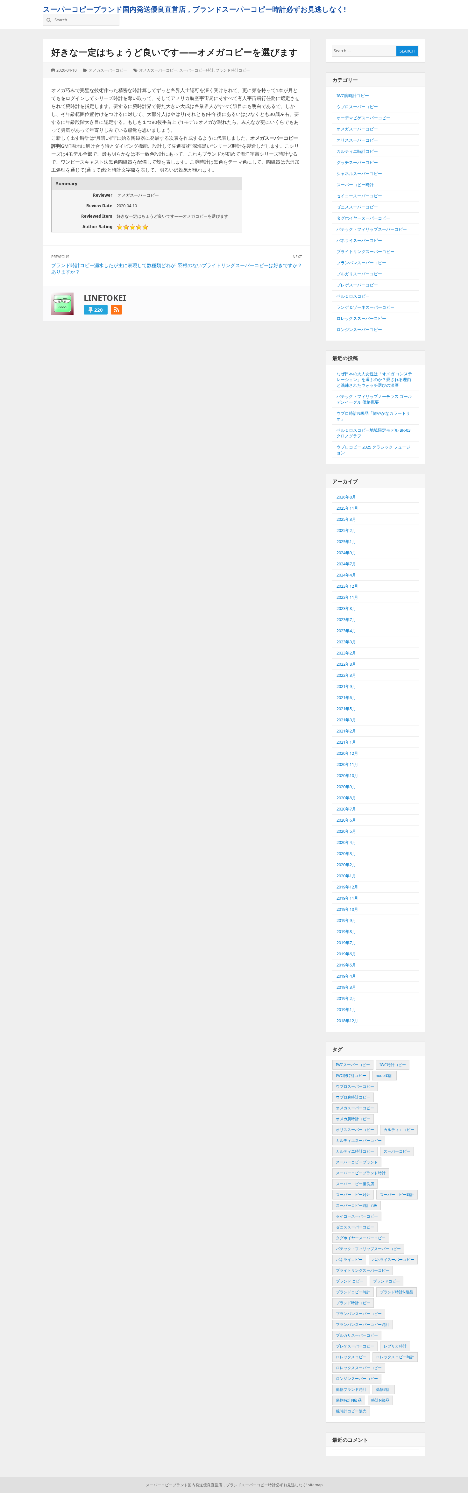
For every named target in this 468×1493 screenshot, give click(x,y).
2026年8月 (346, 497)
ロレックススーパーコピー (361, 318)
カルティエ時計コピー (357, 151)
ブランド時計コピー (233, 70)
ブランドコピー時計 (353, 1292)
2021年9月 (346, 686)
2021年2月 (346, 731)
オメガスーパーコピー (108, 70)
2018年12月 (347, 1020)
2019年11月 (347, 898)
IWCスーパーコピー (353, 1064)
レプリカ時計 (395, 1346)
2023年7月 (346, 619)
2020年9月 (346, 786)
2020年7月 (346, 809)
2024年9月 (346, 552)
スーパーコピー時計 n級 (356, 1205)
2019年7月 (346, 942)
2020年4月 (346, 842)
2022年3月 (346, 675)
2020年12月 (347, 753)
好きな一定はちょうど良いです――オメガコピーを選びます (174, 52)
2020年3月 (346, 853)
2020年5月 (346, 831)
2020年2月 (346, 864)
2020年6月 (346, 820)
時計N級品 (380, 1400)
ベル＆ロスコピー (353, 296)
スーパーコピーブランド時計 (361, 1173)
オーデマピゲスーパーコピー (363, 118)
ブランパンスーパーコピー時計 (362, 1324)
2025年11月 (347, 508)
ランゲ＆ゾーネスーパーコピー (365, 307)
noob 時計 (384, 1075)
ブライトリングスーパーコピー (365, 251)
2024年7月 (346, 564)
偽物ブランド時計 (351, 1389)
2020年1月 (346, 876)
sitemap (315, 1485)
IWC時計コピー (392, 1064)
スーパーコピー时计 (353, 1194)
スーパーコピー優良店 (355, 1183)
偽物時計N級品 (349, 1400)
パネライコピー (349, 1259)
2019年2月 (346, 998)
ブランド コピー (350, 1281)
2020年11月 (347, 764)
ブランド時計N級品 (396, 1292)
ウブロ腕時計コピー (353, 1097)
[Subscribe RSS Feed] (116, 310)
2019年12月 (347, 887)
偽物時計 (383, 1389)
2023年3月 (346, 642)
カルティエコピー (399, 1129)
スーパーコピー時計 (196, 70)
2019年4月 (346, 976)
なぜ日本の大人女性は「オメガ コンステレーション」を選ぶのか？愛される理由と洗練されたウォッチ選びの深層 (374, 379)
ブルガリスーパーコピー (359, 274)
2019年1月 (346, 1009)
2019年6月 (346, 954)
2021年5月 (346, 708)
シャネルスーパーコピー (359, 173)
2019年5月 (346, 965)
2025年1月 (346, 541)
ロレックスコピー (351, 1357)
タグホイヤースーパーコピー (363, 218)
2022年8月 (346, 664)
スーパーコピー (397, 1151)
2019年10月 (347, 909)
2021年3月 (346, 720)
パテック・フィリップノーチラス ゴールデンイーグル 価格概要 (374, 399)
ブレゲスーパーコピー (357, 285)
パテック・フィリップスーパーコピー (372, 229)
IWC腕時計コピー (353, 95)
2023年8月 (346, 608)
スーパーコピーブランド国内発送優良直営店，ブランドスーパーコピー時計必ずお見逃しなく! (194, 9)
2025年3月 (346, 519)
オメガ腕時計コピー (353, 1119)
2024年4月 (346, 575)
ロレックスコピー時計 (395, 1357)
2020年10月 (347, 775)
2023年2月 (346, 653)
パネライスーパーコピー (359, 240)
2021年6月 (346, 697)
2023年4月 (346, 630)
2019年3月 (346, 987)
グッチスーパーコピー (357, 162)
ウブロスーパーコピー (357, 107)
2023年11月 (347, 597)
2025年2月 (346, 530)
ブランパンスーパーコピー (361, 262)
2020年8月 (346, 798)
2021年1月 (346, 742)
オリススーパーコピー (357, 140)
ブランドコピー (386, 1281)
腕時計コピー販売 (351, 1411)
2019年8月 (346, 931)
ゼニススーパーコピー (357, 207)
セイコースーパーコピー (359, 196)
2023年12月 (347, 586)
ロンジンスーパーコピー (359, 329)
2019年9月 (346, 920)
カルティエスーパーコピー (359, 1140)
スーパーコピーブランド (357, 1162)
